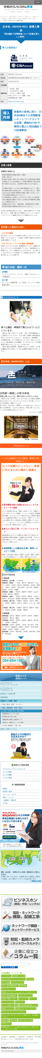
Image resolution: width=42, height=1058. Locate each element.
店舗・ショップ (8, 797)
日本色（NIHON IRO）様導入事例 (13, 711)
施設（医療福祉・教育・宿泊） (12, 708)
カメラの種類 (7, 772)
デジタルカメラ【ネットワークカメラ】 (10, 684)
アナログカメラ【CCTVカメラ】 (7, 689)
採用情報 (12, 1037)
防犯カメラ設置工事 (8, 694)
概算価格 (5, 697)
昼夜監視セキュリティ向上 (10, 714)
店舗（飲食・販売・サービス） (12, 704)
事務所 (5, 788)
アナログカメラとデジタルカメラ (14, 769)
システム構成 (7, 778)
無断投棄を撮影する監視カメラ (12, 719)
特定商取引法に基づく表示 (24, 1039)
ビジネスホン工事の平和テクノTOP (11, 16)
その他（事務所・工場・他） (12, 725)
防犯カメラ (21, 677)
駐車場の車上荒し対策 (9, 716)
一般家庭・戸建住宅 (9, 800)
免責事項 (30, 1037)
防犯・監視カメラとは (9, 729)
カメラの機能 (7, 775)
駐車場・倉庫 (7, 791)
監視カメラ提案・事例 (9, 701)
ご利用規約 (21, 1037)
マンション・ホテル (9, 794)
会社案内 (27, 12)
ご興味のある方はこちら (21, 446)
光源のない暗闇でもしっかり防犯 (12, 722)
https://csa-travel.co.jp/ (16, 101)
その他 (5, 803)
